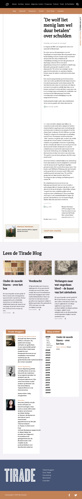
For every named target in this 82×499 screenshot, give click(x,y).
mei (47, 340)
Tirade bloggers (48, 470)
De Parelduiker (69, 4)
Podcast (56, 4)
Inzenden (61, 11)
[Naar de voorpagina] (6, 4)
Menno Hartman (80, 39)
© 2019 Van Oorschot (19, 495)
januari (49, 347)
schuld (54, 219)
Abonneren (32, 11)
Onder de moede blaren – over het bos (64, 340)
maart (48, 344)
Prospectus (48, 4)
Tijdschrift (22, 11)
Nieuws (14, 4)
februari (49, 345)
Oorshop (21, 4)
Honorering (46, 475)
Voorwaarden (9, 495)
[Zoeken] (77, 4)
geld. (72, 217)
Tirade (62, 4)
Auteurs (27, 4)
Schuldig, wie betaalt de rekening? (55, 43)
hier (45, 124)
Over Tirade (50, 11)
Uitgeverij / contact (37, 4)
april (48, 342)
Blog (14, 11)
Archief (41, 11)
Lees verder (7, 313)
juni (47, 338)
